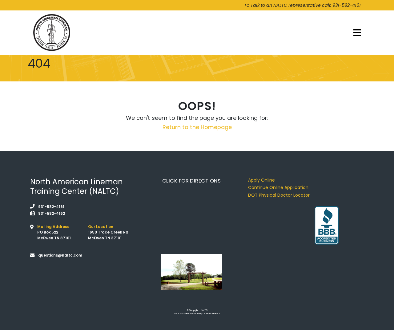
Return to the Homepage (197, 127)
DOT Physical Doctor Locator (279, 195)
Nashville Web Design (191, 313)
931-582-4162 (51, 213)
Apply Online (261, 180)
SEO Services (213, 313)
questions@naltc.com (60, 255)
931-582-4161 (346, 5)
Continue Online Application (278, 187)
